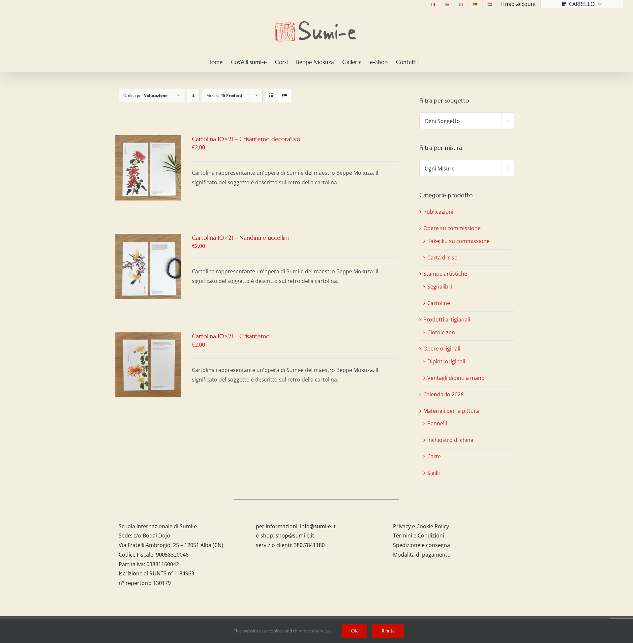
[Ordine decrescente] (193, 95)
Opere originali (441, 348)
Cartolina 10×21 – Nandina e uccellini (240, 237)
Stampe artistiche (445, 273)
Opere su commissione (452, 228)
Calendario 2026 (443, 394)
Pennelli (437, 423)
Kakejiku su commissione (458, 241)
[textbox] (467, 121)
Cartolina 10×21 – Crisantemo (231, 336)
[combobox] (466, 120)
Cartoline (438, 303)
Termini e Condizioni (418, 535)
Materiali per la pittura (451, 410)
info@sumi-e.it (318, 526)
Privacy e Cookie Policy (421, 526)
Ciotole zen (441, 332)
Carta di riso (442, 257)
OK (354, 631)
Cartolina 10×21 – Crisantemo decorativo (246, 139)
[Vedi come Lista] (284, 95)
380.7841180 (309, 545)
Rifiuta (388, 631)
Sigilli (433, 472)
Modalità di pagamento (422, 554)
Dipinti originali (446, 361)
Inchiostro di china (450, 440)
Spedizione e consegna (421, 545)
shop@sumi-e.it (295, 535)
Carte (434, 456)
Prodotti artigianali (446, 319)
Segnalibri (439, 286)
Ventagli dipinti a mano (456, 378)
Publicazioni (438, 211)
